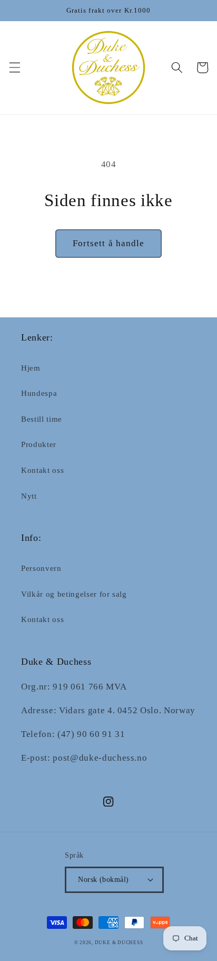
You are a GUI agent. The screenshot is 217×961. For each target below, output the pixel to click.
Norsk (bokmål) (103, 879)
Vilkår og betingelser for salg (74, 593)
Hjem (31, 367)
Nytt (29, 495)
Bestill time (41, 418)
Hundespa (39, 393)
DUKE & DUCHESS (119, 942)
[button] (14, 67)
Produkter (38, 444)
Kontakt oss (42, 469)
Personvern (41, 568)
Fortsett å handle (109, 243)
